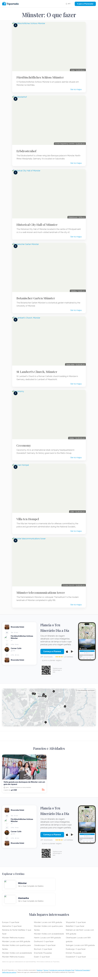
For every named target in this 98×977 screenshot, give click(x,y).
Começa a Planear (52, 651)
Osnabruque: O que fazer (45, 945)
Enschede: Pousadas (43, 953)
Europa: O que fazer (10, 922)
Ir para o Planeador (85, 4)
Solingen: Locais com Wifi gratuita (80, 945)
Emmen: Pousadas (73, 953)
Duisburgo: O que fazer (76, 949)
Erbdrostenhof (26, 151)
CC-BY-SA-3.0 (80, 438)
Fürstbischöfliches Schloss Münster (40, 77)
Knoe (72, 70)
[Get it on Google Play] (72, 651)
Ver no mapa (76, 89)
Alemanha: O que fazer (12, 926)
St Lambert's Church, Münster (36, 371)
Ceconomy (23, 445)
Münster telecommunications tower (40, 592)
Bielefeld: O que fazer (75, 926)
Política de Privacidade (82, 970)
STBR (72, 511)
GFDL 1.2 (82, 217)
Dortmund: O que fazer (44, 941)
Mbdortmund (73, 217)
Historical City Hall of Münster (37, 224)
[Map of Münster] (49, 707)
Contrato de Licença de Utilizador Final (61, 970)
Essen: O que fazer (42, 957)
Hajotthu (74, 291)
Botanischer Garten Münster (35, 298)
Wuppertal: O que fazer (76, 922)
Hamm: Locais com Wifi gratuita (47, 938)
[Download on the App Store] (67, 651)
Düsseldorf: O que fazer (76, 957)
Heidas (71, 438)
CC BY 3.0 (81, 291)
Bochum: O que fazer (43, 949)
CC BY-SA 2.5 (80, 70)
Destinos (39, 970)
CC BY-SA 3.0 (80, 143)
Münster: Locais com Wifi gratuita (16, 941)
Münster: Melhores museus (13, 938)
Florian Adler (70, 364)
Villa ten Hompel (27, 519)
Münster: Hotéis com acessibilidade (17, 953)
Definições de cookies (9, 972)
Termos (46, 970)
